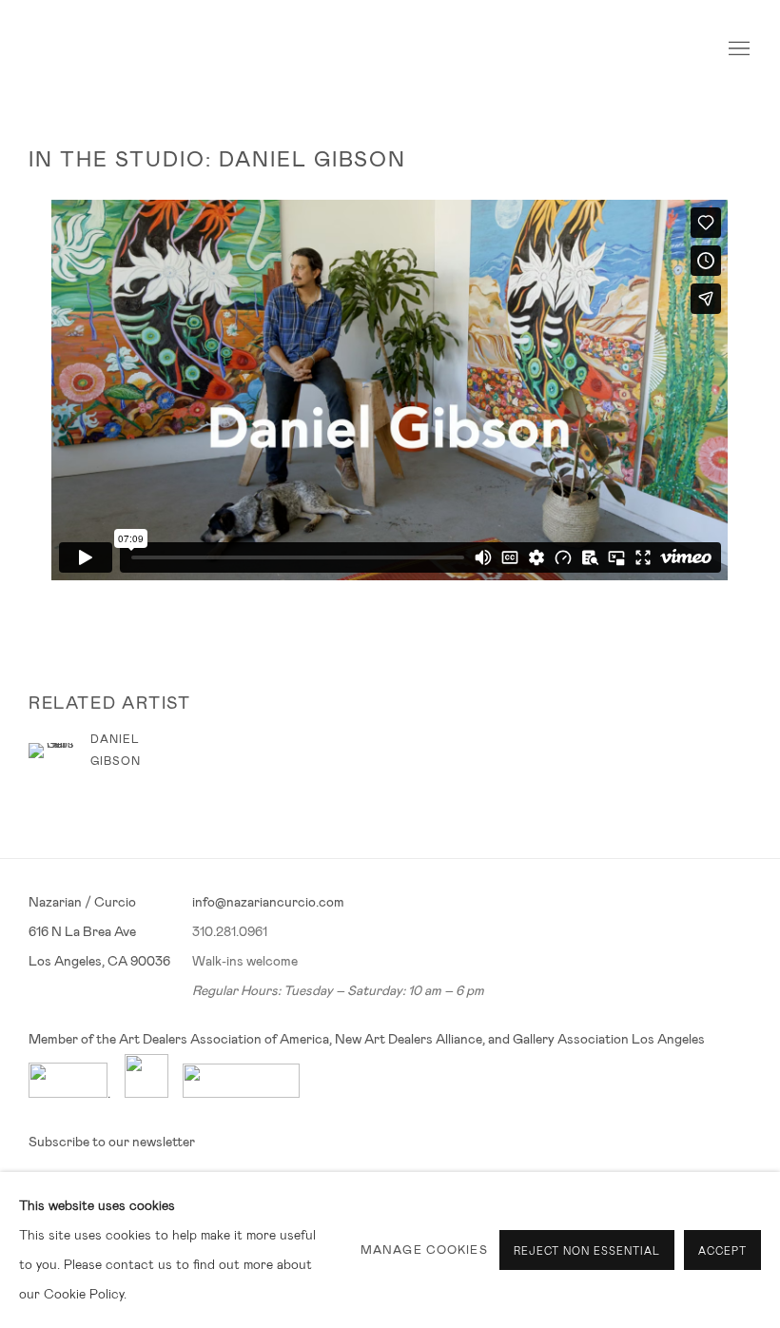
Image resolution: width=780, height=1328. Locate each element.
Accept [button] (722, 1251)
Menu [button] (737, 49)
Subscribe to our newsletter (112, 1141)
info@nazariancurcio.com (268, 901)
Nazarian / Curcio (95, 50)
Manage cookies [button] (424, 1250)
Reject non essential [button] (587, 1251)
